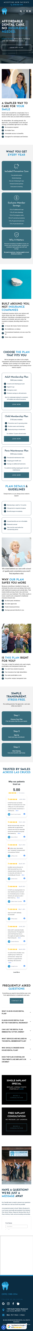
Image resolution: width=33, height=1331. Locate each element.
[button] (29, 11)
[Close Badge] (26, 1324)
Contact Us (17, 1001)
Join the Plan (16, 47)
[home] (4, 11)
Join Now (16, 404)
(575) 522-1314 (10, 1294)
